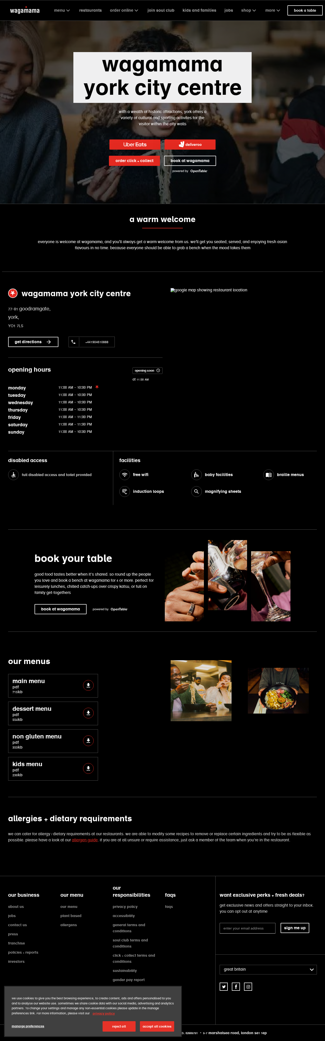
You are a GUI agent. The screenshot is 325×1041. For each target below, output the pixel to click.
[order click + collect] (134, 144)
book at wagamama (190, 160)
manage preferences (28, 1026)
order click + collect (134, 160)
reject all (119, 1026)
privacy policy (125, 907)
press (13, 934)
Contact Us (17, 925)
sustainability (125, 971)
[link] (224, 987)
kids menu (27, 768)
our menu (68, 907)
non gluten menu (37, 741)
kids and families (199, 10)
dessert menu (32, 713)
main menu (28, 685)
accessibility (124, 916)
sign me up (295, 927)
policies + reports (23, 952)
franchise (16, 943)
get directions (28, 341)
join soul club (161, 10)
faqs (169, 907)
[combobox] (268, 969)
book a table (305, 10)
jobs (228, 10)
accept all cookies (157, 1026)
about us (16, 907)
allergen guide (85, 840)
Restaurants (90, 10)
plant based (71, 916)
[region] (93, 1011)
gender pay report (129, 980)
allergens (68, 925)
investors (16, 961)
